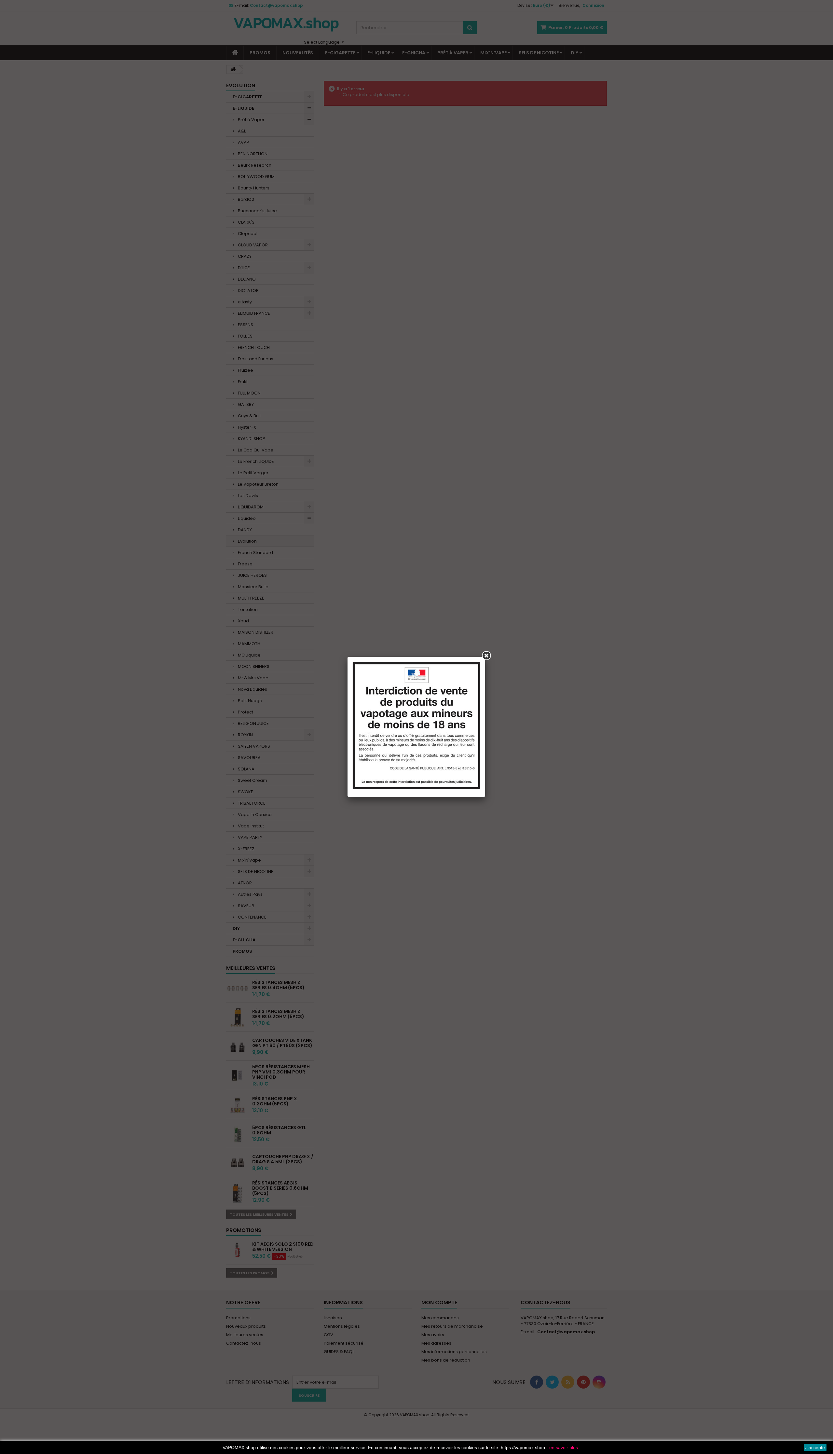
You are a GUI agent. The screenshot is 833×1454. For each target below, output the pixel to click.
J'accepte (815, 1447)
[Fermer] (486, 655)
